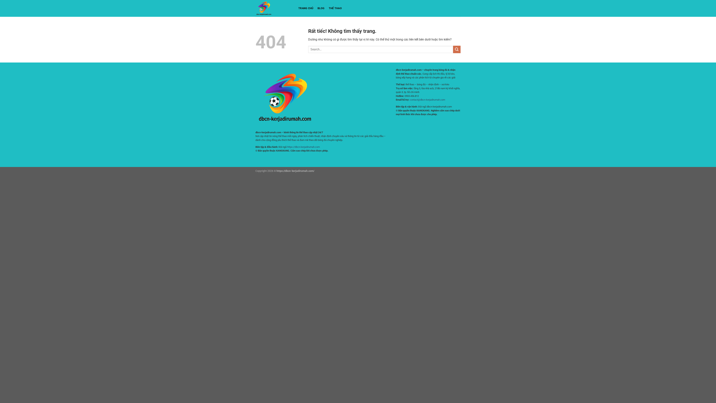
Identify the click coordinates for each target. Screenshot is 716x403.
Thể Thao (335, 8)
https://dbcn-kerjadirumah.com (303, 147)
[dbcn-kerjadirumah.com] (274, 8)
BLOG (321, 8)
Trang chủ (305, 8)
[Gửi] (457, 49)
